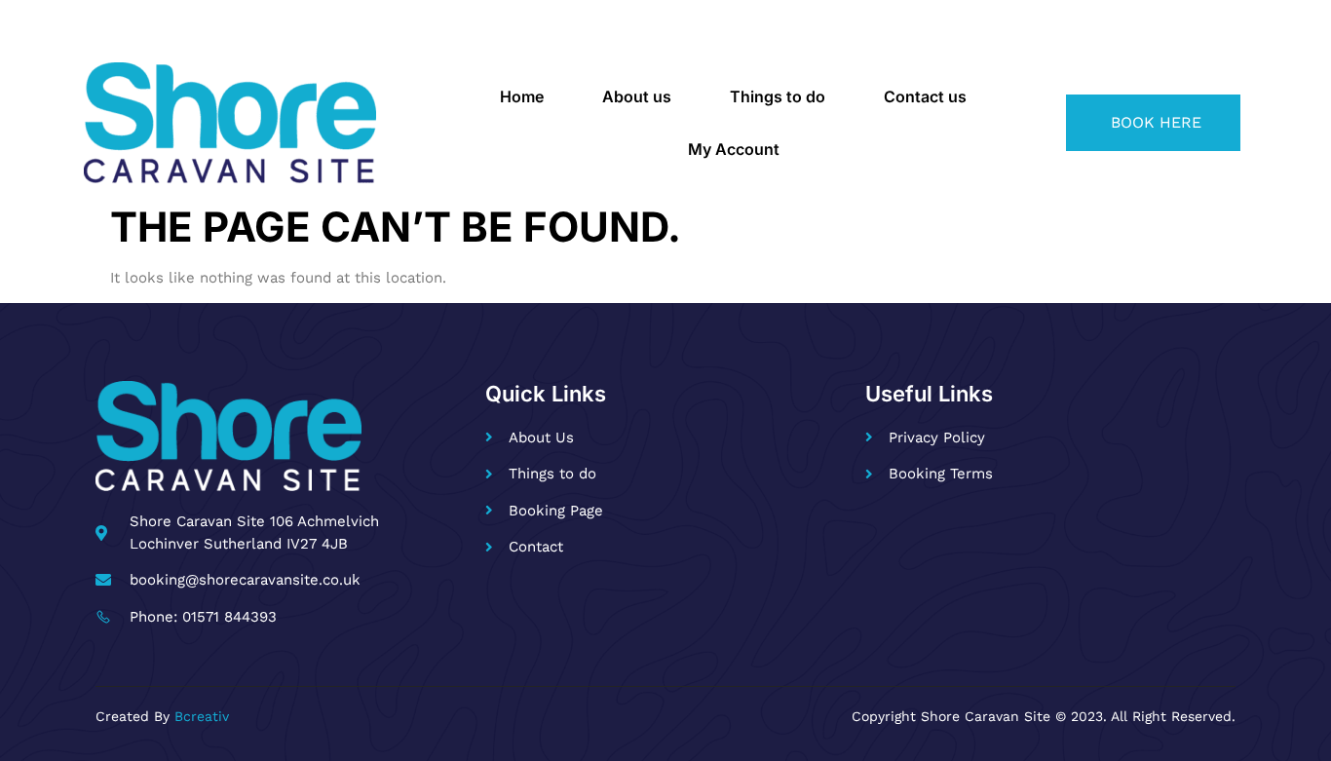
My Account (734, 149)
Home (522, 96)
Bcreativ (201, 716)
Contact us (925, 96)
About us (636, 96)
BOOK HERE (1156, 122)
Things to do (777, 96)
